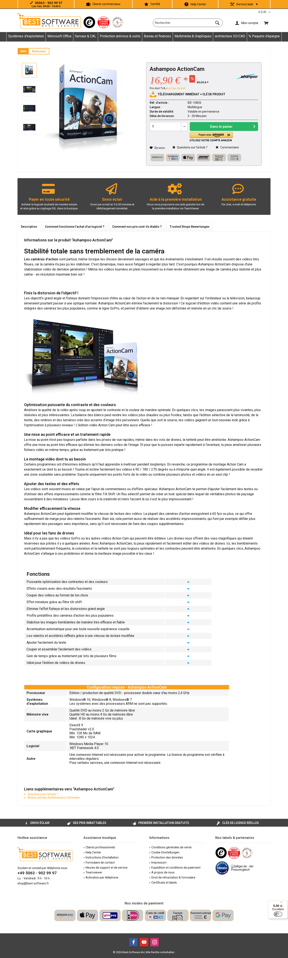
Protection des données (167, 857)
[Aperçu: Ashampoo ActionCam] (29, 70)
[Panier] (266, 23)
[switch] (278, 914)
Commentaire (229, 147)
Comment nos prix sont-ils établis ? (137, 226)
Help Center (198, 4)
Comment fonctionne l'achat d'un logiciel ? (74, 226)
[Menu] (281, 903)
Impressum (159, 862)
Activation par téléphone (102, 877)
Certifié (155, 4)
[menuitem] (266, 23)
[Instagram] (154, 942)
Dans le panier (221, 127)
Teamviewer (94, 872)
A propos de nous (163, 872)
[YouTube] (144, 942)
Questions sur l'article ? (191, 147)
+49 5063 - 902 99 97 (37, 873)
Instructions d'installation (102, 857)
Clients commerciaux (106, 4)
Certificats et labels (164, 882)
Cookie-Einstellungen (165, 852)
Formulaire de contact (100, 862)
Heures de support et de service (107, 867)
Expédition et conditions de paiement (176, 867)
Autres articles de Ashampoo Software (53, 797)
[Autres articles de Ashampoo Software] (247, 76)
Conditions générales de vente (171, 847)
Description (29, 226)
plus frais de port (175, 88)
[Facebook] (133, 942)
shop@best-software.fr (33, 883)
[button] (211, 136)
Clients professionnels (100, 847)
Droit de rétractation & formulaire (173, 877)
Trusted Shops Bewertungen (189, 226)
